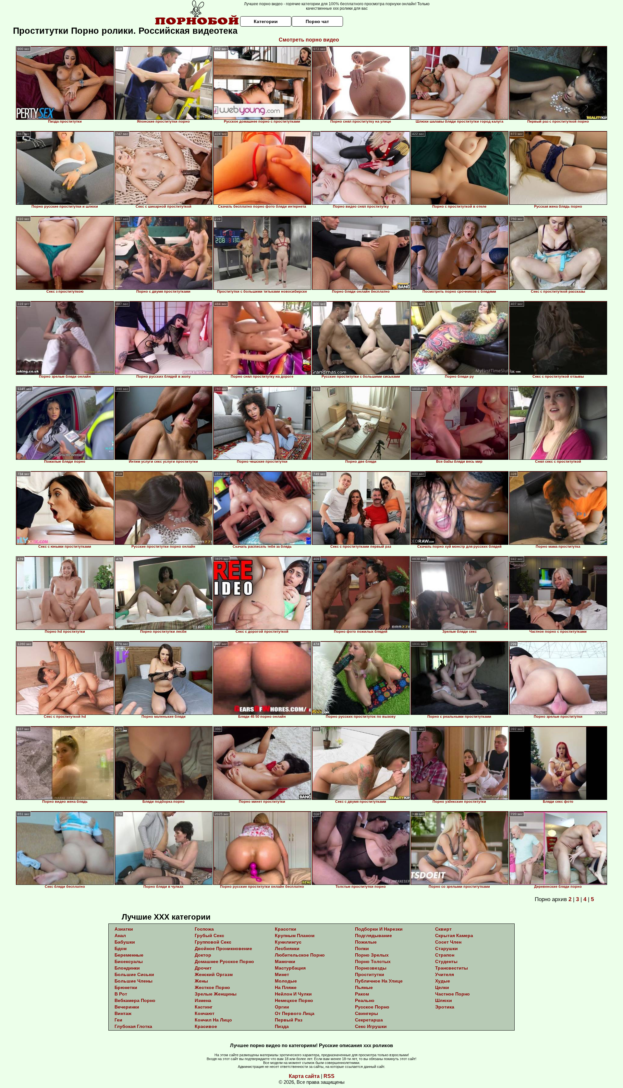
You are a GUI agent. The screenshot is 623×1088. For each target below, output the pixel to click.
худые (442, 981)
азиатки (124, 929)
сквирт (443, 929)
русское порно (372, 1006)
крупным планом (294, 935)
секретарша (369, 1019)
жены (201, 981)
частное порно (452, 993)
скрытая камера (454, 935)
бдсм (121, 948)
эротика (444, 1006)
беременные (129, 955)
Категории (266, 21)
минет (282, 974)
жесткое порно (212, 987)
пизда (282, 1026)
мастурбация (290, 968)
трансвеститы (451, 968)
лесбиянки (287, 948)
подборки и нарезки (379, 929)
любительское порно (300, 955)
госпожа (204, 929)
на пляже (286, 987)
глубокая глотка (133, 1026)
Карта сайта (304, 1076)
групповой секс (213, 942)
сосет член (448, 942)
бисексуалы (129, 961)
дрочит (203, 968)
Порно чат (317, 21)
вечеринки (127, 1006)
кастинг (204, 1006)
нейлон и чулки (293, 993)
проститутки (369, 974)
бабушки (125, 942)
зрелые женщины (216, 993)
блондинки (127, 968)
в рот (121, 993)
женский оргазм (214, 974)
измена (203, 1000)
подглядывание (373, 935)
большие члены (134, 981)
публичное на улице (379, 981)
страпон (444, 955)
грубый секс (209, 935)
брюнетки (126, 987)
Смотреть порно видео (309, 40)
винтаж (123, 1013)
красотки (285, 929)
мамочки (285, 961)
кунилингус (288, 942)
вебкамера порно (135, 1000)
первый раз (288, 1019)
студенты (446, 961)
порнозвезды (370, 968)
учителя (444, 974)
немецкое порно (294, 1000)
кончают (204, 1013)
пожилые (366, 942)
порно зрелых (372, 955)
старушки (446, 948)
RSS (329, 1076)
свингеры (366, 1013)
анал (120, 935)
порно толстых (373, 961)
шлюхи (443, 1000)
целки (442, 987)
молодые (286, 981)
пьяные (364, 987)
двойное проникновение (223, 948)
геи (118, 1019)
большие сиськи (134, 974)
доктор (203, 955)
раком (362, 993)
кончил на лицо (213, 1019)
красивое (206, 1026)
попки (362, 948)
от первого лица (294, 1013)
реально (364, 1000)
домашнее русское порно (224, 961)
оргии (282, 1006)
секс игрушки (371, 1026)
